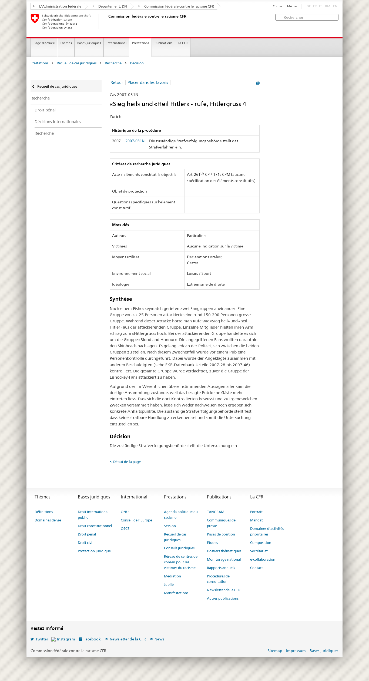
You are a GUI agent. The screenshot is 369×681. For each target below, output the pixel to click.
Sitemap (275, 651)
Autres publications (223, 598)
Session (170, 526)
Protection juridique (94, 551)
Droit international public (93, 515)
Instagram (66, 639)
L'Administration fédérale (59, 6)
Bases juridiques (89, 43)
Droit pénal (45, 110)
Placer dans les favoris (148, 82)
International (116, 43)
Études (212, 542)
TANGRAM (215, 512)
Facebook (92, 639)
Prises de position (221, 534)
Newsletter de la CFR (223, 590)
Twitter (41, 639)
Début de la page (127, 461)
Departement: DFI (112, 6)
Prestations (140, 43)
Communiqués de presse (221, 523)
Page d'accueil (44, 43)
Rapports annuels (221, 568)
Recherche (113, 63)
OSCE (125, 528)
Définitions (44, 512)
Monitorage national (224, 559)
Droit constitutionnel (95, 526)
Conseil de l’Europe (136, 520)
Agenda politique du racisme (181, 515)
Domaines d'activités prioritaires (267, 531)
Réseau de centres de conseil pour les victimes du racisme (180, 562)
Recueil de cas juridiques (76, 63)
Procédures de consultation (218, 579)
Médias (292, 6)
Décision (137, 63)
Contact (278, 6)
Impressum (296, 651)
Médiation (172, 576)
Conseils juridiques (179, 548)
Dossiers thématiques (224, 551)
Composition (260, 542)
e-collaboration (262, 559)
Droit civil (85, 542)
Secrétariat (259, 551)
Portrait (256, 512)
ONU (125, 512)
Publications (163, 43)
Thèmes (66, 43)
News (159, 639)
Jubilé (169, 584)
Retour (116, 82)
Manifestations (176, 593)
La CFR (183, 43)
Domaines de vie (48, 520)
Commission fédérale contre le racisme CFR (178, 6)
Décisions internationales (58, 121)
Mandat (256, 520)
